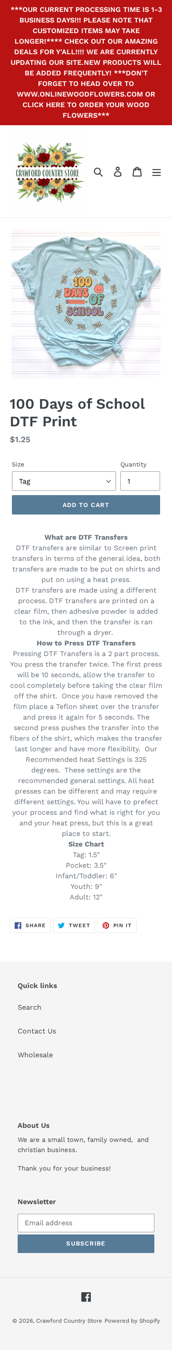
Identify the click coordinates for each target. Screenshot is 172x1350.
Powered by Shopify (132, 1320)
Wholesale (35, 1055)
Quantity (133, 464)
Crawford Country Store (69, 1320)
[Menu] (156, 171)
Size (18, 464)
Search (29, 1007)
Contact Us (37, 1031)
